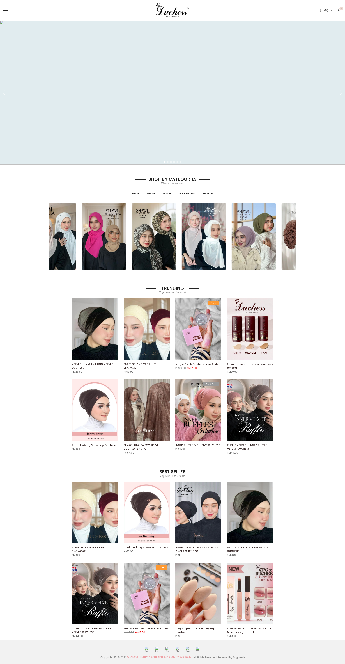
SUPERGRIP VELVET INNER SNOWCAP (140, 365)
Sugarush (239, 657)
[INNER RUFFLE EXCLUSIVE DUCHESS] (198, 410)
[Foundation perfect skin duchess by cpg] (250, 329)
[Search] (319, 10)
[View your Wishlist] (332, 10)
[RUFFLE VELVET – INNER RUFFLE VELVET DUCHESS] (250, 410)
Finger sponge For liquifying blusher (194, 630)
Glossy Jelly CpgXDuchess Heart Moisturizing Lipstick (250, 630)
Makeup (208, 193)
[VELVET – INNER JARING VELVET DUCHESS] (95, 329)
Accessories (187, 193)
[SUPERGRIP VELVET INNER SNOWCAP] (147, 329)
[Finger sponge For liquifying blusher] (198, 593)
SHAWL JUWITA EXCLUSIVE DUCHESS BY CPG (141, 447)
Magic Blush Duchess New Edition (198, 364)
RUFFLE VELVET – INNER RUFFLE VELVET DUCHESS (247, 447)
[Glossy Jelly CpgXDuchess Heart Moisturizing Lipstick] (250, 593)
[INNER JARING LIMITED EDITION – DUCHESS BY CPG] (198, 512)
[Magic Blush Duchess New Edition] (198, 329)
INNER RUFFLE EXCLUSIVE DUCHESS (197, 445)
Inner (135, 193)
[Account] (326, 10)
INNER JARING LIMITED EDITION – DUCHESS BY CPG (197, 549)
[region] (172, 93)
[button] (4, 92)
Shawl (151, 193)
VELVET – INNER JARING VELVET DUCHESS (92, 365)
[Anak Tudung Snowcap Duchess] (95, 410)
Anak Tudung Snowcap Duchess (94, 445)
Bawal (166, 193)
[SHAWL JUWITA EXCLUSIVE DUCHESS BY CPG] (147, 410)
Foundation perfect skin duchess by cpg (250, 365)
